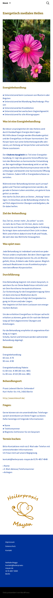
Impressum (10, 542)
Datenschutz (10, 546)
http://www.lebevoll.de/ (14, 398)
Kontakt (8, 550)
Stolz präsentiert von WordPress (16, 592)
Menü (5, 3)
